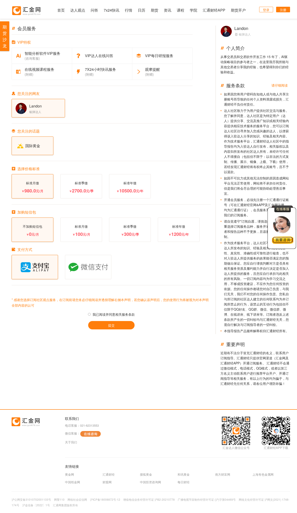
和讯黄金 (184, 474)
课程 (180, 10)
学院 (193, 10)
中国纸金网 (72, 482)
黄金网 (69, 474)
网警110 (59, 499)
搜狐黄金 (146, 474)
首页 (61, 10)
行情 (128, 10)
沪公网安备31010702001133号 (31, 499)
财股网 (107, 482)
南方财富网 (222, 474)
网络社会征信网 (77, 499)
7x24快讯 (111, 10)
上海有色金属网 (263, 474)
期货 (154, 10)
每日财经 (184, 482)
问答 (94, 10)
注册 (283, 9)
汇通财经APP (214, 10)
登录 (266, 9)
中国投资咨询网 (150, 482)
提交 (111, 325)
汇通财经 (109, 474)
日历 (141, 10)
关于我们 (71, 442)
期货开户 (238, 10)
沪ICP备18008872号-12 (105, 499)
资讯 (167, 10)
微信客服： (72, 433)
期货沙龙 (5, 36)
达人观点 (77, 10)
